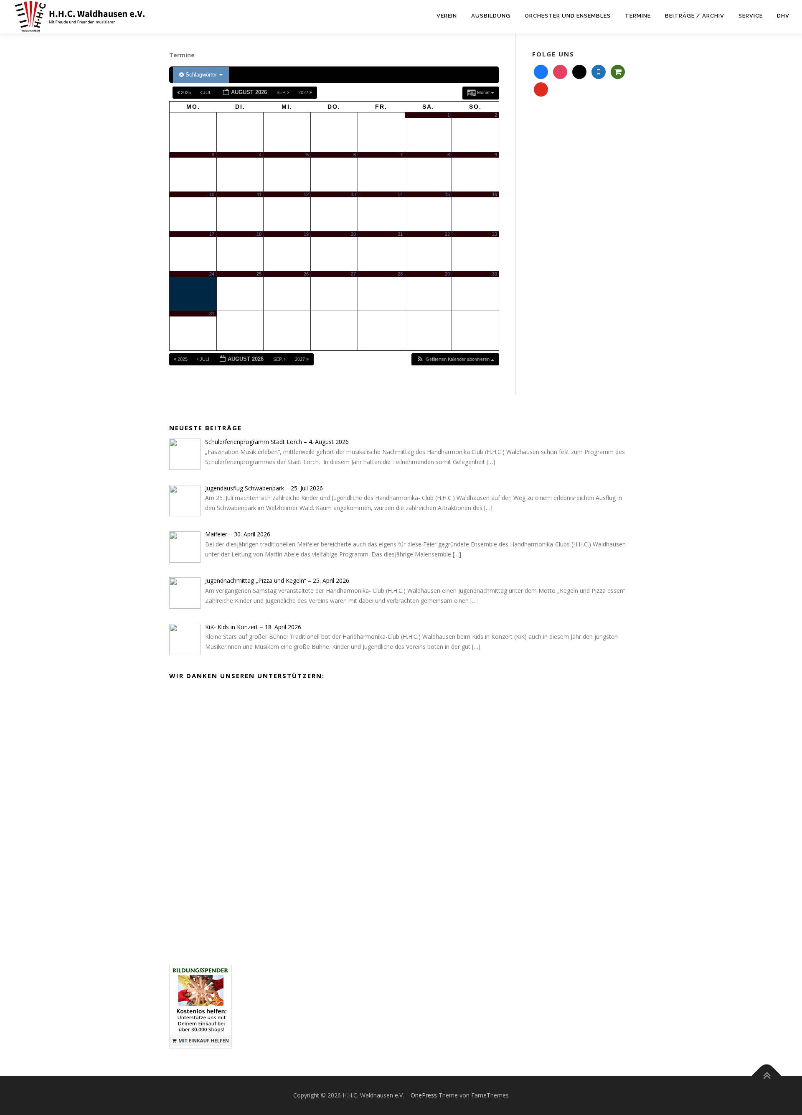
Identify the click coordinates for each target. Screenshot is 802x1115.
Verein (447, 16)
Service (751, 16)
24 (211, 273)
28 (400, 273)
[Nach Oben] (767, 1076)
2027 (304, 92)
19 (306, 234)
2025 (186, 92)
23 (494, 234)
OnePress (424, 1095)
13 (353, 194)
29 (447, 273)
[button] (455, 359)
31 (211, 313)
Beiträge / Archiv (694, 16)
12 (306, 194)
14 (400, 194)
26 (306, 273)
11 (259, 194)
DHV (783, 16)
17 (211, 234)
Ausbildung (490, 16)
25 (258, 273)
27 (353, 273)
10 (211, 194)
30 (494, 273)
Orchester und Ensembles (568, 16)
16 (494, 194)
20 (353, 234)
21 (400, 234)
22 (447, 234)
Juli (208, 92)
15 (447, 194)
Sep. (282, 92)
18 (258, 234)
